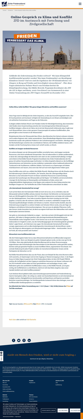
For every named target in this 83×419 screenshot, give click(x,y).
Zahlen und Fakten (7, 389)
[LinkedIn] (29, 340)
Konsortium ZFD (6, 387)
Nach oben (12, 319)
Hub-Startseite (31, 319)
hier (69, 286)
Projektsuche (32, 382)
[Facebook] (13, 340)
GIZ (39, 304)
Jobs (57, 382)
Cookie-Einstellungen (48, 410)
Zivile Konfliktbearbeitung (8, 391)
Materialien (5, 396)
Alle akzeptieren (76, 410)
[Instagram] (24, 340)
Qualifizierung (59, 384)
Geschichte (5, 384)
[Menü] (80, 4)
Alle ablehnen (63, 410)
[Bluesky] (18, 340)
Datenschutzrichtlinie (8, 416)
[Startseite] (13, 4)
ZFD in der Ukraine (33, 396)
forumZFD (29, 304)
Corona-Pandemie (33, 401)
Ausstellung (5, 401)
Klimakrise (10, 10)
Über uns (5, 382)
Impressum (18, 416)
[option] (41, 50)
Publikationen (6, 399)
